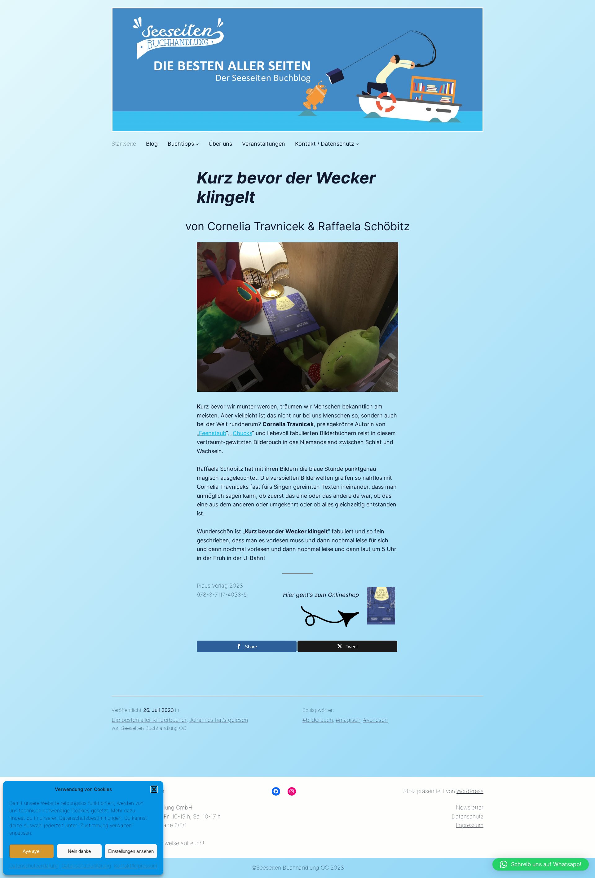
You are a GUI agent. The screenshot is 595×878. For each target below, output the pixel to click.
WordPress (469, 791)
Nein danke (79, 851)
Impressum (469, 825)
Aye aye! (32, 851)
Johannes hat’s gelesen (218, 720)
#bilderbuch (317, 720)
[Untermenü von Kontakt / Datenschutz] (357, 144)
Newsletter (469, 807)
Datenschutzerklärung (34, 866)
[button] (154, 789)
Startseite (124, 143)
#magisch (348, 720)
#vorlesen (375, 720)
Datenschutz (467, 816)
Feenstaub (212, 433)
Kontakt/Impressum (135, 866)
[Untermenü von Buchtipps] (197, 144)
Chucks (242, 433)
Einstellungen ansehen (131, 851)
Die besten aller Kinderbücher (149, 720)
